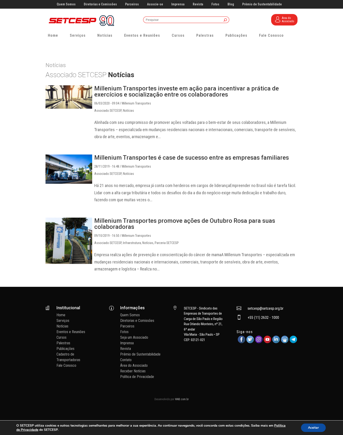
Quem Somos (66, 4)
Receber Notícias (133, 371)
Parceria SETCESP (167, 243)
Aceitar (313, 427)
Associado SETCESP (108, 110)
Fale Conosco (271, 35)
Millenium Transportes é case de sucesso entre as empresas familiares (191, 157)
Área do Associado (134, 365)
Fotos (215, 4)
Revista (198, 4)
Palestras (205, 35)
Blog (231, 4)
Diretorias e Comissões (100, 4)
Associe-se (155, 4)
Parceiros (132, 4)
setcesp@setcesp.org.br (266, 308)
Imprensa (178, 4)
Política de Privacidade (137, 376)
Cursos (178, 35)
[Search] (225, 20)
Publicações (236, 35)
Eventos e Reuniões (142, 35)
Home (53, 35)
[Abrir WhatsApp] (331, 423)
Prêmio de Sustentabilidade (262, 4)
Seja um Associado (134, 337)
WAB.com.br (182, 399)
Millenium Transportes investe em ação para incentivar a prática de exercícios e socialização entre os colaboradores (186, 91)
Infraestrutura (132, 243)
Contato (126, 360)
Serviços (78, 35)
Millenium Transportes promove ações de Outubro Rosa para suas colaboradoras (184, 223)
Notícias (104, 35)
